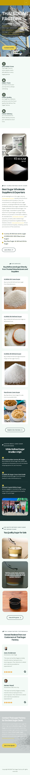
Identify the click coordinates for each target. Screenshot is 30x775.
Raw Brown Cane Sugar (12, 392)
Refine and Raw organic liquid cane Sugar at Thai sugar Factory (15, 575)
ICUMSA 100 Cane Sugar (12, 279)
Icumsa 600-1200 (19, 32)
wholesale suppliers (18, 216)
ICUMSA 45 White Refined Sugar (10, 34)
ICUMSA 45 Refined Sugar (12, 354)
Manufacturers (6, 26)
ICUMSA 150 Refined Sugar (13, 316)
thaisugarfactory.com (8, 198)
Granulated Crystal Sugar (13, 30)
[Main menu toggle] (26, 3)
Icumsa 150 (11, 32)
